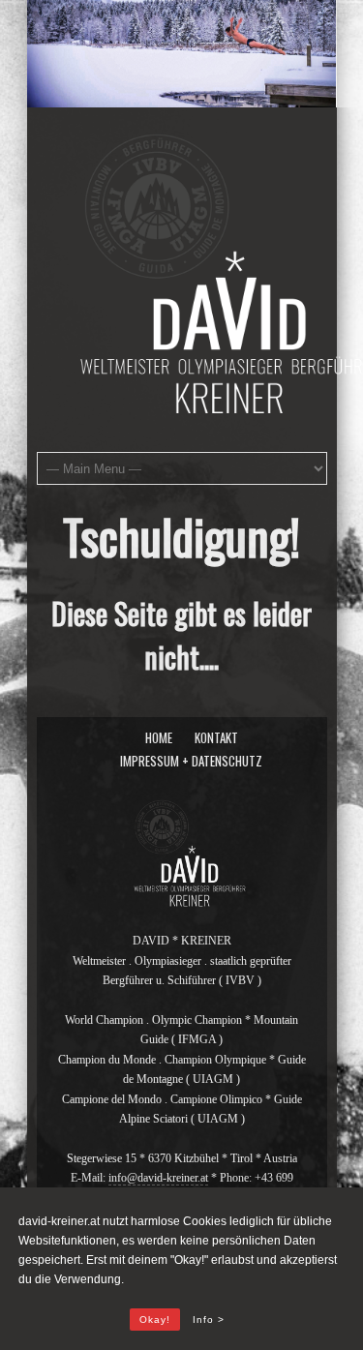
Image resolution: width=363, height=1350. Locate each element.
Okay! (154, 1319)
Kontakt (216, 737)
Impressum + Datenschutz (191, 760)
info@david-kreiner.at (158, 1178)
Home (158, 737)
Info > (209, 1319)
